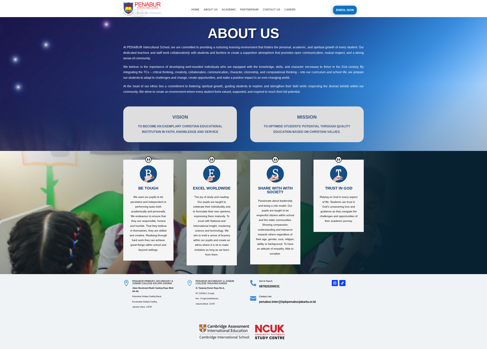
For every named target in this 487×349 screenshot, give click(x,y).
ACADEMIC (229, 9)
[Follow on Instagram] (335, 283)
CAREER (289, 9)
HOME (195, 9)
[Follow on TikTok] (342, 283)
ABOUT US (210, 9)
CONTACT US (271, 9)
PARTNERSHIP (249, 9)
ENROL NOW (345, 10)
